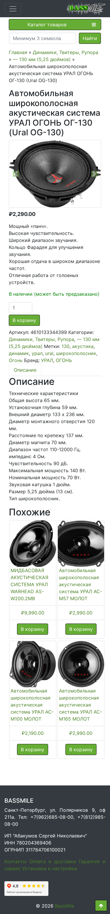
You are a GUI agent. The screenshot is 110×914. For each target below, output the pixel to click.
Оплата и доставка (52, 861)
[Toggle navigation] (13, 9)
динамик (19, 353)
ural (49, 353)
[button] (16, 173)
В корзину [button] (32, 629)
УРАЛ (47, 360)
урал (37, 353)
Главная (18, 52)
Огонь (16, 360)
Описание (25, 370)
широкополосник (76, 353)
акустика (83, 346)
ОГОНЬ (64, 360)
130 (66, 346)
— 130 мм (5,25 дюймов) (42, 59)
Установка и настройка (49, 868)
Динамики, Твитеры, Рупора (65, 52)
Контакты (15, 861)
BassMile (64, 906)
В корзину (24, 320)
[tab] (25, 370)
